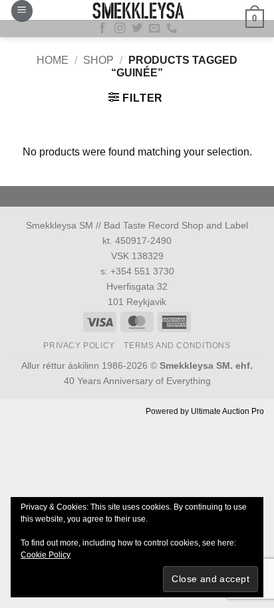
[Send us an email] (154, 29)
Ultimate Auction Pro (227, 411)
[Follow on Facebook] (102, 29)
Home (52, 60)
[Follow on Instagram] (119, 29)
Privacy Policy (79, 345)
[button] (22, 11)
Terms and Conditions (177, 345)
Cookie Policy (45, 554)
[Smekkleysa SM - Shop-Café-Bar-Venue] (137, 10)
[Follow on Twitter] (137, 29)
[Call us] (171, 29)
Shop (98, 60)
